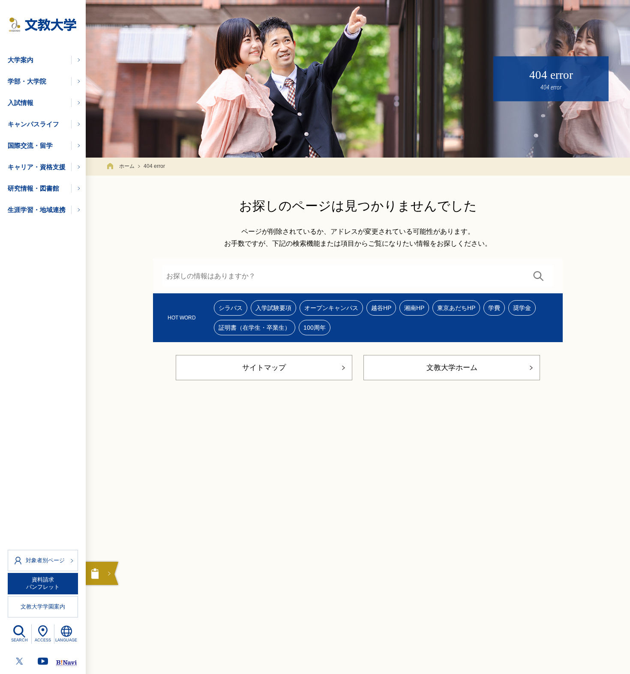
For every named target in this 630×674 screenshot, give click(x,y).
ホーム (127, 166)
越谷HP (381, 307)
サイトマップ (264, 368)
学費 (494, 307)
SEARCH (19, 640)
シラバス (231, 307)
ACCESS (43, 640)
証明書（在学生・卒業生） (255, 327)
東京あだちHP (456, 307)
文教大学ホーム (451, 368)
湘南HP (414, 307)
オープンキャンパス (331, 307)
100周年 (314, 327)
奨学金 (522, 307)
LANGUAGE (66, 640)
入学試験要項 (273, 307)
